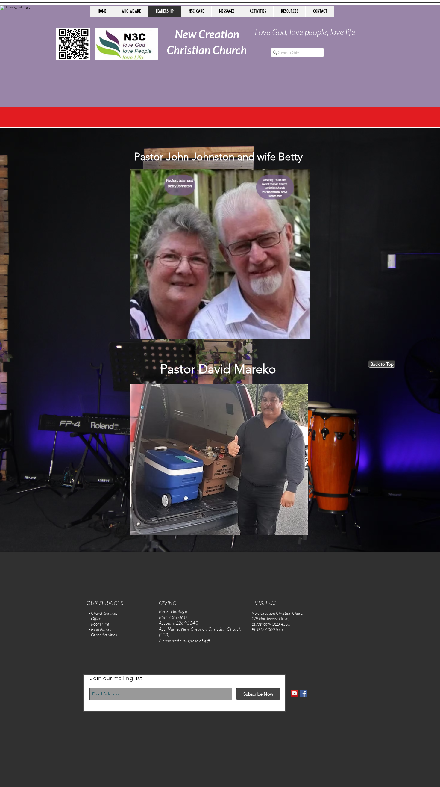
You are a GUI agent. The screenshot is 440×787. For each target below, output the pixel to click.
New (185, 34)
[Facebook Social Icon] (303, 693)
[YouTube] (294, 693)
